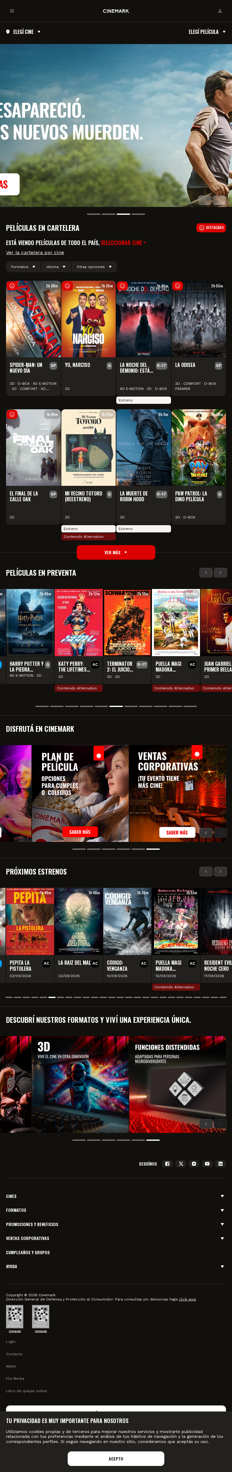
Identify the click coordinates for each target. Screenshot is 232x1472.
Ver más (113, 552)
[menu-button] (12, 11)
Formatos (19, 267)
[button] (124, 243)
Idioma (53, 267)
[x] (180, 1163)
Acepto (116, 1458)
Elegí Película (204, 31)
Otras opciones (91, 267)
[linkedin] (220, 1163)
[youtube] (207, 1163)
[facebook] (167, 1163)
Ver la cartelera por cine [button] (35, 252)
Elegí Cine (23, 31)
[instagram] (193, 1163)
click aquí (187, 1299)
